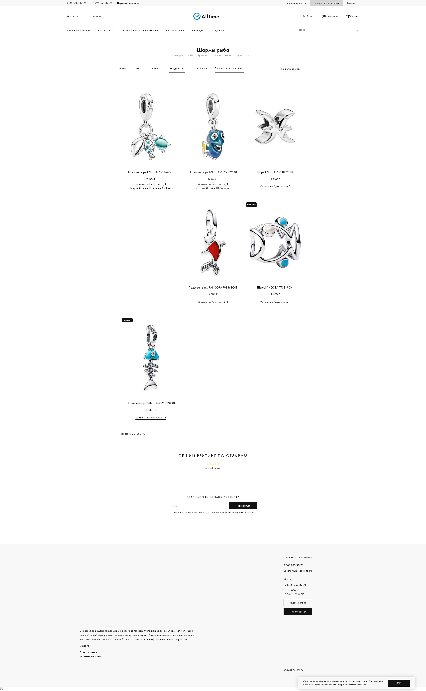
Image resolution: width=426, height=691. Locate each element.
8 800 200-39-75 (76, 3)
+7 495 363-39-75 (101, 3)
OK (399, 683)
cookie (364, 681)
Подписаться (243, 505)
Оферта (84, 645)
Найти (357, 30)
